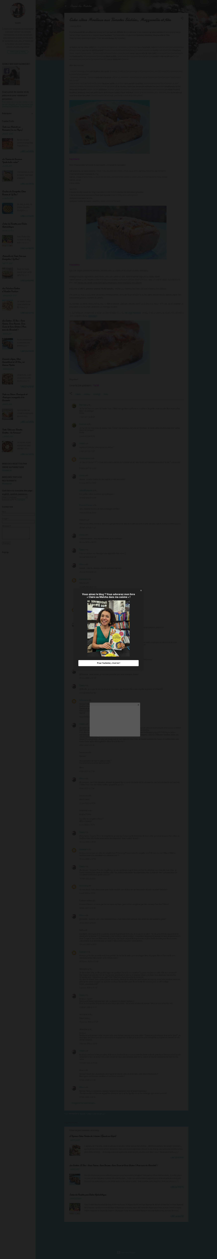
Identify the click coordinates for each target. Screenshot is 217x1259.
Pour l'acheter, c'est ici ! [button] (108, 663)
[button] (141, 590)
